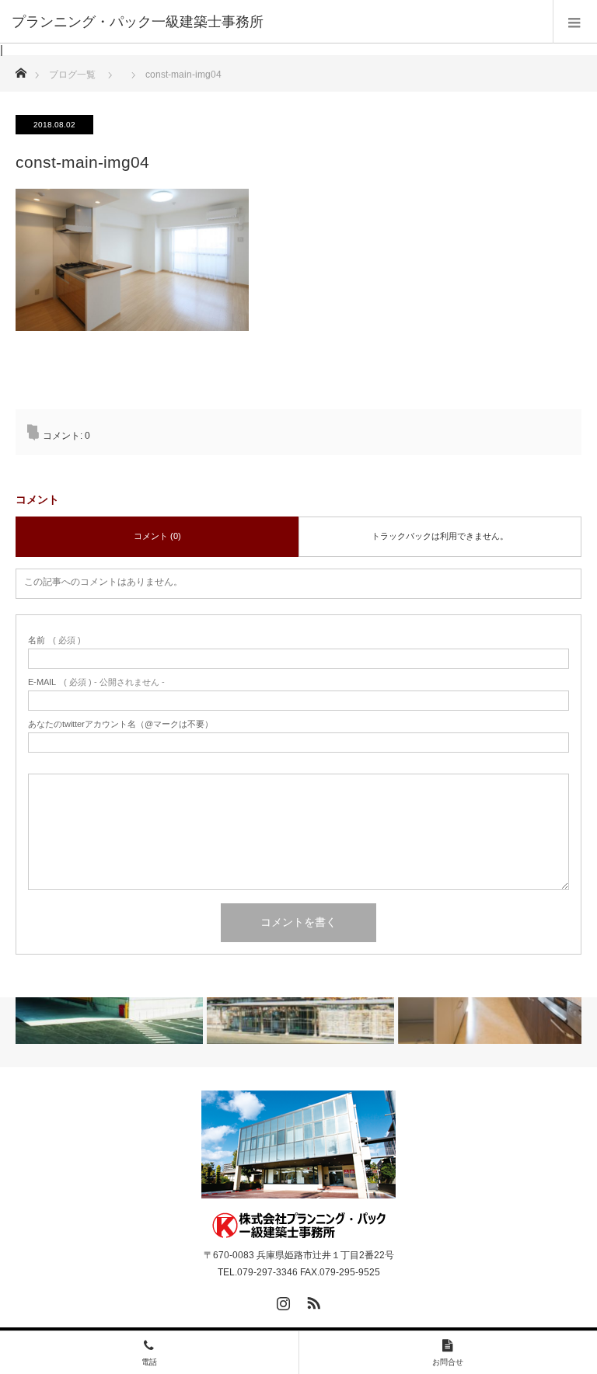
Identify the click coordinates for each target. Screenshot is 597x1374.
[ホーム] (21, 69)
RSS (311, 1300)
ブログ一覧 (72, 74)
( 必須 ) (54, 640)
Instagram (281, 1300)
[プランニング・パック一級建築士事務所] (299, 1226)
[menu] (575, 21)
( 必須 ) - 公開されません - (96, 682)
